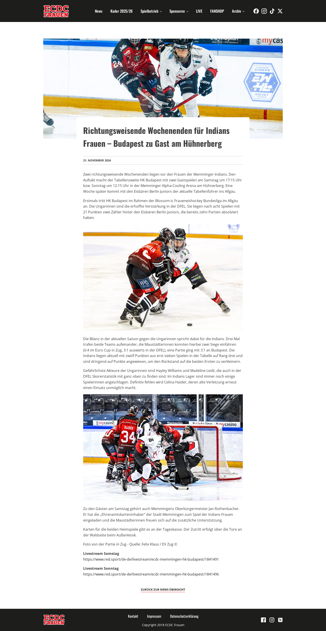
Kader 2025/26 (121, 11)
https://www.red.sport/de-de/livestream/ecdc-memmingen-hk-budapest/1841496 (151, 574)
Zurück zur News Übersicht (163, 589)
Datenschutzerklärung (184, 616)
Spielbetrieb (149, 11)
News (98, 11)
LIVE (199, 11)
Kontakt (133, 616)
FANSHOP (217, 11)
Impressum (154, 616)
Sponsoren (177, 11)
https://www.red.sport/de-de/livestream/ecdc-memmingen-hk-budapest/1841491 (151, 559)
